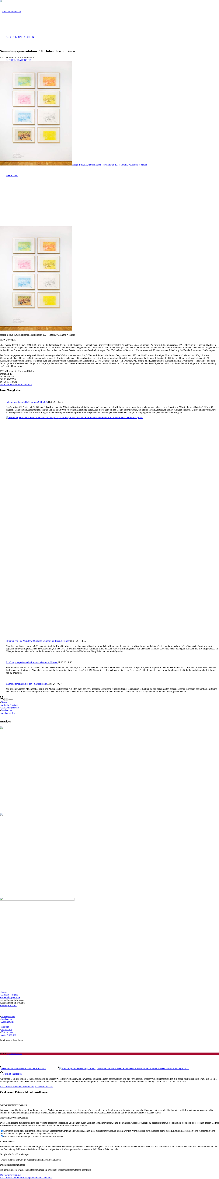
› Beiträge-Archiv (8, 1005)
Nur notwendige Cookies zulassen (37, 1086)
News (4, 702)
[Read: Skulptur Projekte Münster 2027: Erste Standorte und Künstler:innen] (112, 417)
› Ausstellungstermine (10, 997)
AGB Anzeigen (8, 1035)
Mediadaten (6, 710)
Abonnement (7, 1022)
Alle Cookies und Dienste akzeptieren (18, 1177)
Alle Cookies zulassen (10, 1086)
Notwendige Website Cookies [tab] (14, 1117)
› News (3, 992)
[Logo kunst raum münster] (10, 11)
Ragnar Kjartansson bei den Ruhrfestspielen (26, 684)
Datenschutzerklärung (10, 1175)
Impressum (6, 1029)
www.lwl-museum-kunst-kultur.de (16, 384)
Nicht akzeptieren (44, 1177)
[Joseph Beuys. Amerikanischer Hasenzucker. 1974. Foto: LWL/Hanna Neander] (109, 277)
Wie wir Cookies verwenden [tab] (13, 1105)
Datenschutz (7, 1032)
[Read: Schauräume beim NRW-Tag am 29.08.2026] (8, 399)
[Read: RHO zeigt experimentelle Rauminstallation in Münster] (8, 659)
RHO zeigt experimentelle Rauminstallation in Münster (32, 662)
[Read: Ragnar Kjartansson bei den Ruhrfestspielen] (8, 681)
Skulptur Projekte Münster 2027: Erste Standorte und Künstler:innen (38, 641)
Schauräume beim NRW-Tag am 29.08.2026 (27, 402)
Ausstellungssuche (10, 707)
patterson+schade (14, 1054)
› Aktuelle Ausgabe (9, 994)
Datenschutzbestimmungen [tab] (12, 1165)
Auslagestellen (8, 713)
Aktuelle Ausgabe (9, 705)
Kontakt (5, 1027)
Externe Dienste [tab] (7, 1141)
